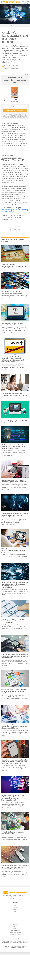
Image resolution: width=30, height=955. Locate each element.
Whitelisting (15, 918)
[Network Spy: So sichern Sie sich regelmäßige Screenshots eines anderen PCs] (15, 382)
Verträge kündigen (15, 915)
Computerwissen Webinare (15, 934)
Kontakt (15, 905)
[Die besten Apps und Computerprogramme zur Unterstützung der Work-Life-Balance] (15, 253)
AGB (15, 911)
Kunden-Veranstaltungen (15, 936)
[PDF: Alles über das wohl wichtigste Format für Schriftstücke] (15, 312)
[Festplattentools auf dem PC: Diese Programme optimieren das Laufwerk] (15, 469)
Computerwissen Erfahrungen (15, 932)
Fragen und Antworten (15, 930)
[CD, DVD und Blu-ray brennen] (15, 280)
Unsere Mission (15, 928)
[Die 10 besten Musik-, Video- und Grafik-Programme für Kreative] (15, 409)
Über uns (15, 924)
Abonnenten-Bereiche (15, 938)
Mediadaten (15, 920)
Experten (15, 926)
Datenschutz (15, 909)
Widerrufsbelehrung (15, 913)
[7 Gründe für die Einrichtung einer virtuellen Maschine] (15, 821)
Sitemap (15, 922)
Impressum (15, 907)
